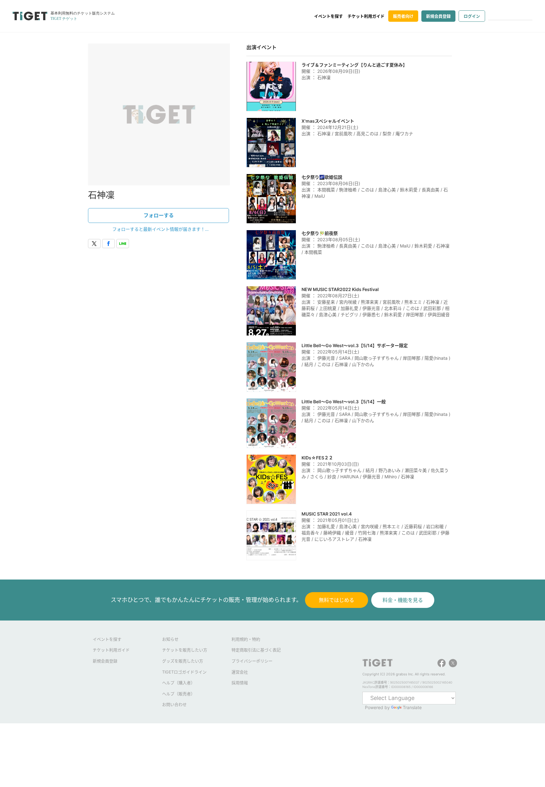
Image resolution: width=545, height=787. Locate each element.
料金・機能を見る (403, 600)
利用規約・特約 (245, 639)
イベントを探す (328, 16)
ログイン (472, 16)
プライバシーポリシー (251, 660)
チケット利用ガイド (366, 16)
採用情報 (239, 682)
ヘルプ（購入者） (178, 682)
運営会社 (239, 671)
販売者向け (403, 16)
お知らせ (170, 639)
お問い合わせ (174, 704)
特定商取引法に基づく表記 (256, 649)
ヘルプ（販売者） (178, 693)
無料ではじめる (336, 600)
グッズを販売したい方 (182, 660)
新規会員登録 (438, 16)
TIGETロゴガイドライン (184, 671)
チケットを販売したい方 (184, 649)
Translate (412, 707)
